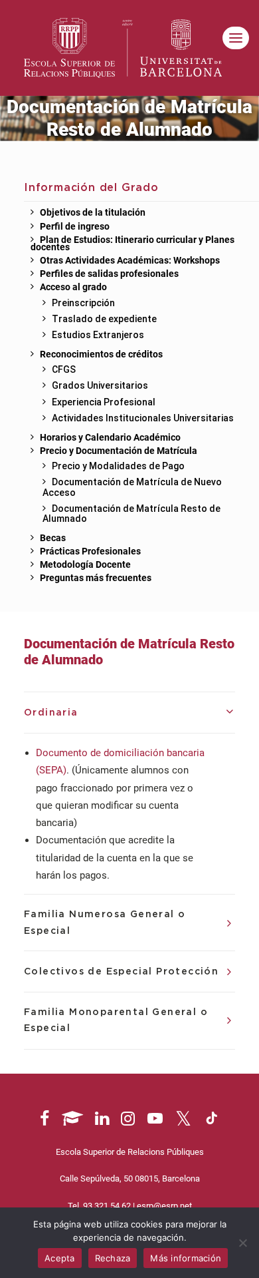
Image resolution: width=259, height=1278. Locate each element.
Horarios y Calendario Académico (110, 438)
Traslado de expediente (104, 319)
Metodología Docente (85, 565)
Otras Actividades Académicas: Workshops (130, 261)
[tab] (129, 713)
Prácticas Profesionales (90, 551)
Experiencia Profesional (103, 402)
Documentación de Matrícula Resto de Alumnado (131, 513)
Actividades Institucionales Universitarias (143, 418)
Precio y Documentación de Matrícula (118, 451)
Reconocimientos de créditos (101, 354)
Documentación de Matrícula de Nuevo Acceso (132, 487)
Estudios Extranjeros (98, 334)
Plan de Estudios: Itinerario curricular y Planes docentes (132, 244)
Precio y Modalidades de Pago (118, 466)
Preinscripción (83, 303)
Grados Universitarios (100, 385)
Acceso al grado (73, 287)
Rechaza (113, 1258)
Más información (185, 1258)
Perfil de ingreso (75, 227)
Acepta (59, 1258)
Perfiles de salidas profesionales (109, 274)
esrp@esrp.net (164, 1206)
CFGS (64, 369)
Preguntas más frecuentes (95, 578)
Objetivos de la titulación (92, 213)
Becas (53, 538)
